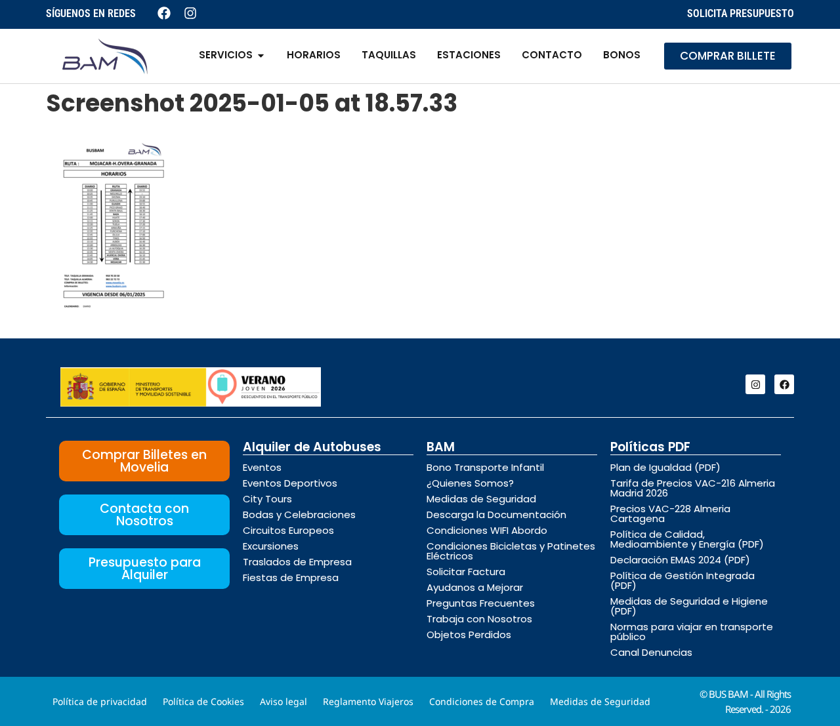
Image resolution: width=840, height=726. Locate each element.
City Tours (267, 499)
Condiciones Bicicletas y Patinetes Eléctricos (511, 551)
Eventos (262, 467)
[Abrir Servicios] (261, 55)
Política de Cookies (203, 701)
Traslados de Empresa (297, 562)
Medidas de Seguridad (481, 499)
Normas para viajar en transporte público (691, 631)
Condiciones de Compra (481, 701)
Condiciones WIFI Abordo (487, 530)
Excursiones (271, 546)
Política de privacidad (99, 701)
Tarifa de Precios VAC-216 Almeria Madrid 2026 (692, 488)
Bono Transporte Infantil (485, 467)
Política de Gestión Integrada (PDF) (682, 580)
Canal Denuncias (651, 652)
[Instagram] (755, 384)
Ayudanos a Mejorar (475, 587)
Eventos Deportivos (290, 483)
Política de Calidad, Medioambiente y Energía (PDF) (687, 539)
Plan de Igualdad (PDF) (665, 467)
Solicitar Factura (466, 571)
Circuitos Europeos (288, 530)
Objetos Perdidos (469, 634)
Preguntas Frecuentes (481, 603)
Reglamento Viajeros (368, 701)
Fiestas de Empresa (291, 577)
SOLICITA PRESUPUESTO (740, 13)
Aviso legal (283, 701)
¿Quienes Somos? (470, 483)
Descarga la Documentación (496, 514)
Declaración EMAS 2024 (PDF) (680, 560)
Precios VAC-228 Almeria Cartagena (670, 513)
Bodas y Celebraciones (299, 514)
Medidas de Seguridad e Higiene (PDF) (689, 606)
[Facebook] (784, 384)
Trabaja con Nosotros (479, 619)
